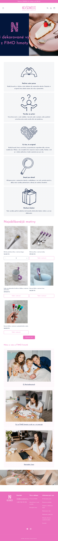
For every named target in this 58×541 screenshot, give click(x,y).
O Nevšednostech (29, 384)
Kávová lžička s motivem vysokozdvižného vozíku (16, 326)
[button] (3, 8)
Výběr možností (41, 258)
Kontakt (44, 523)
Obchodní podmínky (47, 514)
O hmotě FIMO (33, 498)
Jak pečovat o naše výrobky (34, 503)
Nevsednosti (27, 538)
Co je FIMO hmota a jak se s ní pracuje (29, 424)
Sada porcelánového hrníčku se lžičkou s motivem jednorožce (16, 289)
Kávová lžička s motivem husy (36, 288)
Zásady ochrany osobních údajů (46, 518)
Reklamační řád (46, 511)
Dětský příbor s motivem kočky (37, 251)
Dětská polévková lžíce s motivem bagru (14, 251)
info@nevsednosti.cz (22, 498)
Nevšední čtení (29, 464)
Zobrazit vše (29, 337)
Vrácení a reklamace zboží (47, 506)
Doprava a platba (47, 502)
